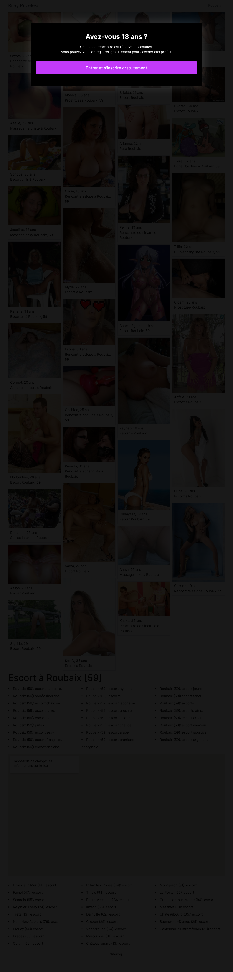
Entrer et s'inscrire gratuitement (116, 68)
